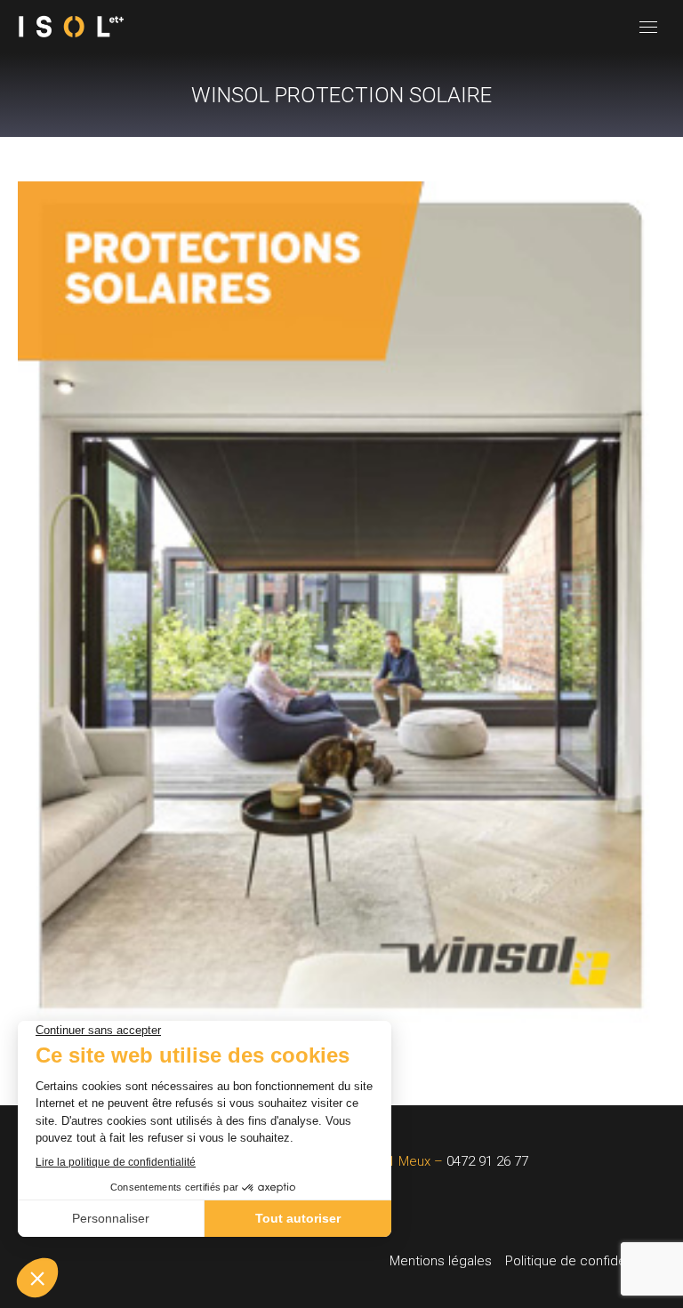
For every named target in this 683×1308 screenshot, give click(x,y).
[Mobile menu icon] (648, 27)
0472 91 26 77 (487, 1161)
